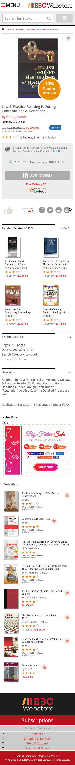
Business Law (33, 29)
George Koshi (16, 117)
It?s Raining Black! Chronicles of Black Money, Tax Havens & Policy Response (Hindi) (17, 263)
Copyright (24, 759)
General (45, 29)
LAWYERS (20, 29)
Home (11, 29)
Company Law (29, 665)
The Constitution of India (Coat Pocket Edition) (42, 592)
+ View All (65, 228)
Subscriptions (37, 720)
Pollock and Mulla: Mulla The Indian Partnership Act (56, 263)
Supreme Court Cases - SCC (36, 519)
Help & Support (37, 743)
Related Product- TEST (17, 228)
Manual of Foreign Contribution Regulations (56, 311)
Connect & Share (37, 748)
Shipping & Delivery (37, 738)
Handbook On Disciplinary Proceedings (18, 311)
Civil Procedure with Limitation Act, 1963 (40, 617)
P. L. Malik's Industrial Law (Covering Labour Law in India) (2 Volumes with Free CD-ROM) (45, 543)
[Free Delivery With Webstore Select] (37, 191)
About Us (30, 728)
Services (37, 734)
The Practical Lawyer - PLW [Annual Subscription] (40, 494)
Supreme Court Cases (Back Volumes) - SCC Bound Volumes (42, 640)
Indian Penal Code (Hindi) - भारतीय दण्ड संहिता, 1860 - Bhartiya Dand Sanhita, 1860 (45, 567)
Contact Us (44, 728)
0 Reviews (26, 137)
